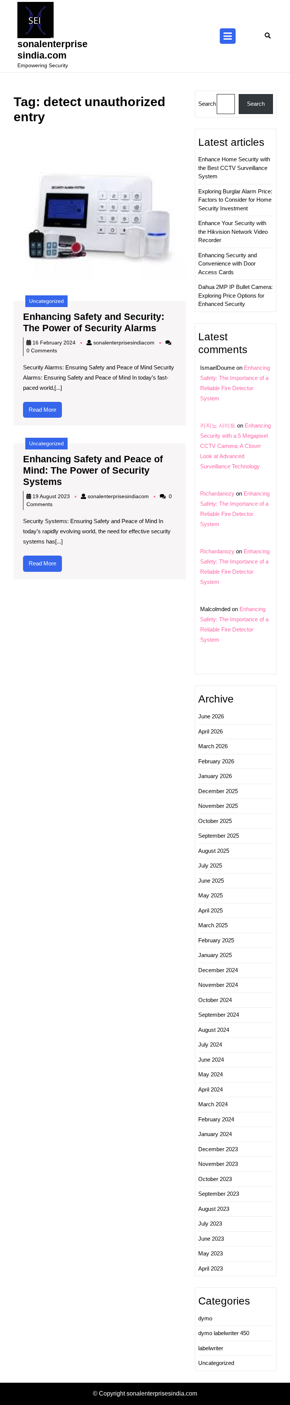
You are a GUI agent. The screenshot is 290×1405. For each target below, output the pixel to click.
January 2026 (215, 776)
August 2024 (213, 1030)
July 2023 (210, 1223)
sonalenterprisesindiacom (123, 343)
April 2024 (210, 1089)
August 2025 (213, 851)
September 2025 (218, 835)
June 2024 (211, 1059)
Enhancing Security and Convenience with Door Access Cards (227, 263)
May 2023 (210, 1253)
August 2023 (213, 1209)
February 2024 (216, 1119)
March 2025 (213, 925)
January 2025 (215, 955)
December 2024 (218, 970)
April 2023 (210, 1268)
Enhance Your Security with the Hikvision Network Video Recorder (233, 231)
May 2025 (210, 895)
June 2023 (211, 1238)
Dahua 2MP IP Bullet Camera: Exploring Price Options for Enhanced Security (235, 295)
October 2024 (215, 1000)
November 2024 (218, 985)
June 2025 (211, 880)
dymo (205, 1318)
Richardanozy (217, 493)
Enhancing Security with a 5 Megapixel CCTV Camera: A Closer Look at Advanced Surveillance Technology (235, 445)
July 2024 (210, 1044)
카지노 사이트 (218, 425)
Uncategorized (46, 301)
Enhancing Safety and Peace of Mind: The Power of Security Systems (93, 470)
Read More (45, 412)
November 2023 (218, 1164)
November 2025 (218, 806)
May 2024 (210, 1074)
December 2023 (218, 1149)
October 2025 (215, 821)
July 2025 (210, 865)
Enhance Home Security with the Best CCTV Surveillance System (234, 167)
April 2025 (210, 910)
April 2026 (210, 731)
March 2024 (213, 1104)
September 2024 (218, 1014)
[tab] (228, 36)
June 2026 (211, 716)
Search (207, 103)
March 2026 (213, 746)
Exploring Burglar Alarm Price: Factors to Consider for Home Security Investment (235, 200)
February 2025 (216, 940)
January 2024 (215, 1134)
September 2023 (218, 1193)
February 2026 (216, 761)
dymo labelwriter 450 (223, 1333)
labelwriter (210, 1348)
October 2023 (215, 1179)
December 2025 (218, 791)
